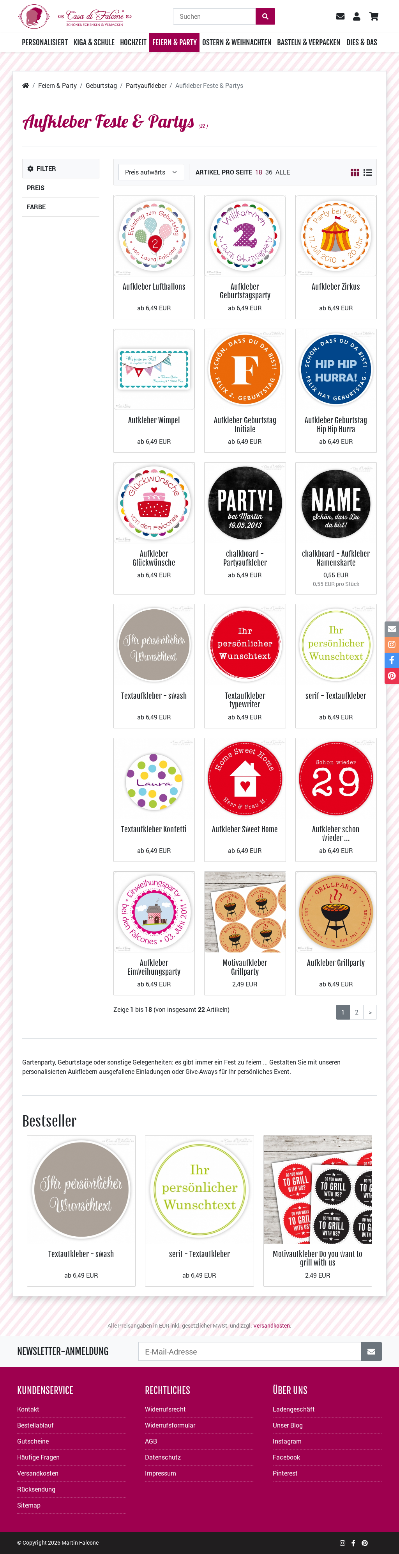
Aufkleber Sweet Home (245, 829)
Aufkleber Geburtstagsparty (245, 291)
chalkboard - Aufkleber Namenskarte (336, 558)
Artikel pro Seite (224, 172)
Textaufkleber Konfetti (154, 829)
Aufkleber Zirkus (336, 286)
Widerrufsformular (170, 1425)
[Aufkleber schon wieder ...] (336, 777)
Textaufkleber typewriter (245, 700)
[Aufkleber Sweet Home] (245, 777)
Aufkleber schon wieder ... (336, 833)
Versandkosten (271, 1325)
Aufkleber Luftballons (154, 286)
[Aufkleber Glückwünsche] (154, 502)
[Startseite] (25, 85)
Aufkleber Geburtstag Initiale (245, 424)
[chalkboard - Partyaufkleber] (245, 502)
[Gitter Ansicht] (355, 173)
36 (268, 172)
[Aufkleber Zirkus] (336, 235)
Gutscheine (33, 1441)
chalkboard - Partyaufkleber (245, 558)
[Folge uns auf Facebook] (353, 1543)
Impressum (160, 1473)
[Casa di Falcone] (74, 15)
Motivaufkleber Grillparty (244, 967)
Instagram (287, 1441)
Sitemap (29, 1505)
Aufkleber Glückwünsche (153, 558)
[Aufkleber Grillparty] (336, 911)
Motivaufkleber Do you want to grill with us (317, 1258)
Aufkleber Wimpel (154, 420)
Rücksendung (36, 1489)
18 (258, 172)
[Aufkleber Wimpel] (154, 369)
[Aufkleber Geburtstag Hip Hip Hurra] (336, 369)
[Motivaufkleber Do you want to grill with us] (318, 1189)
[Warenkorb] (373, 16)
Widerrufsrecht (165, 1409)
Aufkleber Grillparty (336, 962)
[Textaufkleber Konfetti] (154, 777)
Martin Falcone (80, 1542)
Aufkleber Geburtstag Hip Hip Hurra (336, 424)
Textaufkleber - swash (154, 695)
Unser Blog (288, 1425)
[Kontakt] (392, 629)
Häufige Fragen (38, 1457)
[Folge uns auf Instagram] (342, 1543)
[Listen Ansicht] (368, 173)
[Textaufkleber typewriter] (245, 644)
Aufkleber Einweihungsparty (153, 967)
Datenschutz (163, 1457)
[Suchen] (265, 16)
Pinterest (285, 1473)
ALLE (282, 172)
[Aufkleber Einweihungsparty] (154, 911)
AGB (151, 1441)
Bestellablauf (35, 1425)
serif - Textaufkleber (335, 695)
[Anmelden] (371, 1351)
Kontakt (28, 1409)
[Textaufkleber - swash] (154, 644)
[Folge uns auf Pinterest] (365, 1543)
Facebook (286, 1457)
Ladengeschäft (294, 1409)
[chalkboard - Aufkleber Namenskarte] (336, 502)
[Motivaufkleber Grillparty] (245, 911)
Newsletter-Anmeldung (62, 1351)
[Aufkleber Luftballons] (154, 235)
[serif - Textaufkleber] (336, 644)
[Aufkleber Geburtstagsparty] (245, 235)
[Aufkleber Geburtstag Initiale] (245, 369)
